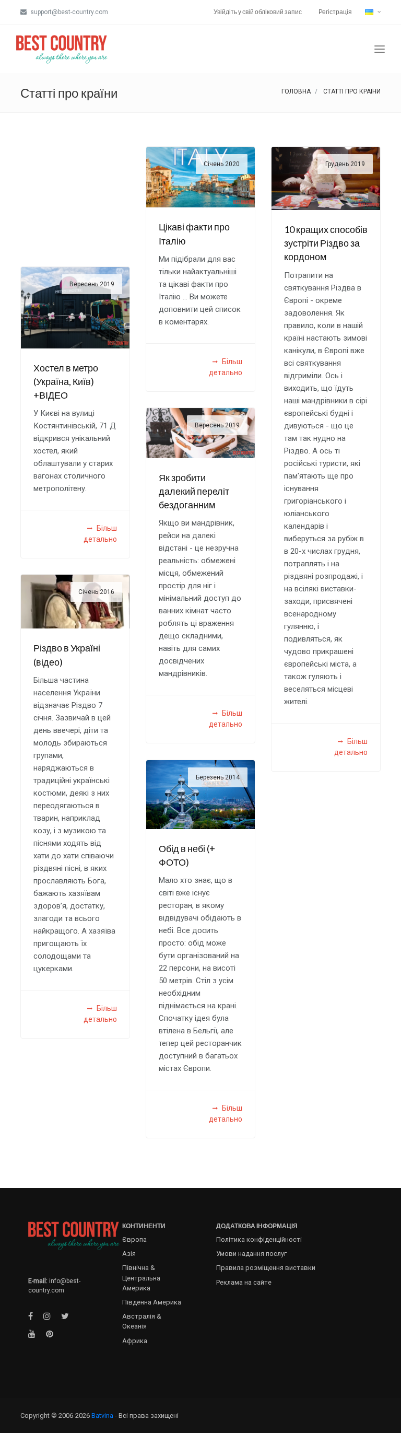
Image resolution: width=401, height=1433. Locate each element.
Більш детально (225, 367)
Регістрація (335, 12)
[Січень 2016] (75, 601)
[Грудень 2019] (326, 177)
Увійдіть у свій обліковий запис (258, 12)
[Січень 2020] (200, 176)
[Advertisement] (75, 198)
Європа (134, 1239)
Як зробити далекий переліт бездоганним (194, 491)
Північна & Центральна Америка (141, 1277)
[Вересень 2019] (75, 307)
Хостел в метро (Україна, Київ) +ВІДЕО (65, 381)
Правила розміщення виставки (265, 1268)
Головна (296, 91)
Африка (134, 1341)
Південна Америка (151, 1302)
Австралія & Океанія (141, 1321)
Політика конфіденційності (259, 1239)
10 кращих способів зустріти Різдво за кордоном (326, 243)
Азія (129, 1253)
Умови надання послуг (251, 1253)
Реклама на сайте (244, 1282)
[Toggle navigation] (379, 49)
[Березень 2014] (200, 794)
